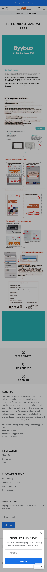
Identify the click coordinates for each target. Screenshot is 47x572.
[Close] (41, 533)
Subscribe (23, 561)
